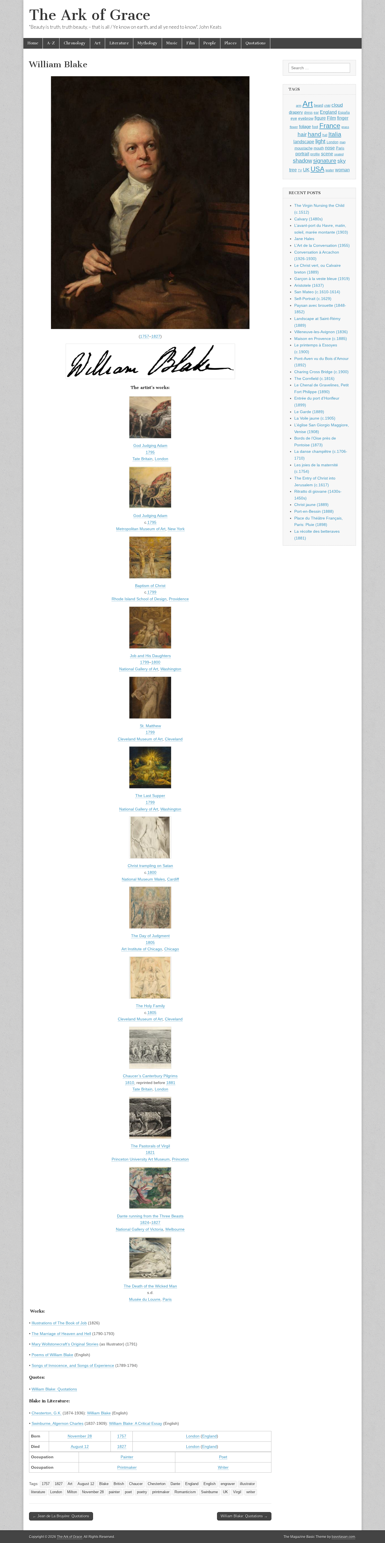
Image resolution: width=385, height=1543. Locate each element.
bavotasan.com (343, 1537)
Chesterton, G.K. (46, 1413)
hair (302, 134)
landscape (303, 141)
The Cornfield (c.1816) (314, 378)
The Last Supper (150, 795)
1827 (155, 336)
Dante (175, 1484)
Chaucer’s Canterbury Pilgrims (150, 1076)
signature (324, 161)
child (327, 105)
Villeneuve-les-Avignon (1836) (321, 332)
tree (293, 169)
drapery (296, 112)
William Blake (99, 1413)
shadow (302, 161)
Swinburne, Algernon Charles (57, 1423)
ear (316, 113)
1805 (150, 942)
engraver (228, 1484)
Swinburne (209, 1492)
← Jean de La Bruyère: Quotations (61, 1516)
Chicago (171, 949)
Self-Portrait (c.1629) (312, 298)
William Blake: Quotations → (244, 1516)
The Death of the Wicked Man (150, 1286)
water (330, 170)
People (209, 43)
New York (176, 529)
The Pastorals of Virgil (150, 1146)
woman (342, 169)
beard (318, 105)
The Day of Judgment (150, 935)
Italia (334, 134)
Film (190, 43)
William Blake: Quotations (54, 1389)
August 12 (80, 1446)
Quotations (255, 43)
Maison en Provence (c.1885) (320, 338)
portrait (302, 153)
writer (250, 1492)
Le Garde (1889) (309, 411)
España (344, 113)
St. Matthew (150, 726)
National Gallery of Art (138, 669)
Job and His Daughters (150, 655)
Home (33, 43)
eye (294, 118)
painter (114, 1492)
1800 (155, 662)
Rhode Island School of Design (139, 599)
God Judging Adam (150, 445)
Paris (167, 1299)
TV (300, 170)
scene (327, 153)
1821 (150, 1152)
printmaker (160, 1492)
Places (231, 43)
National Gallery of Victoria (139, 1229)
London (161, 458)
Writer (223, 1467)
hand (314, 134)
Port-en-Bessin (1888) (314, 511)
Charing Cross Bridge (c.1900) (321, 371)
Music (172, 43)
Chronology (75, 43)
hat (324, 135)
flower (294, 127)
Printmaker (127, 1467)
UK (225, 1492)
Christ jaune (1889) (311, 504)
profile (315, 154)
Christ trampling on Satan (150, 865)
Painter (127, 1457)
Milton (72, 1492)
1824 (144, 1222)
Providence (179, 599)
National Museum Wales (143, 879)
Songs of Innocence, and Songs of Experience (73, 1365)
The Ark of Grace (90, 15)
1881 (170, 1082)
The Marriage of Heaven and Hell (61, 1333)
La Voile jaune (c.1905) (314, 418)
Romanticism (185, 1492)
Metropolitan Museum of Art (140, 529)
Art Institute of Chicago (141, 949)
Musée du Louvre (144, 1299)
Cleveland (174, 739)
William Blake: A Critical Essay (135, 1423)
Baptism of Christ (150, 585)
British (119, 1484)
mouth (319, 148)
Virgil (237, 1492)
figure (320, 118)
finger (342, 117)
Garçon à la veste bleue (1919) (322, 278)
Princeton (180, 1159)
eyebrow (305, 118)
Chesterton (156, 1484)
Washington (170, 669)
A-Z (51, 43)
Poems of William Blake (52, 1354)
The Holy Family (150, 1006)
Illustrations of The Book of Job (59, 1323)
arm (298, 105)
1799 (151, 592)
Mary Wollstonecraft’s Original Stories (65, 1344)
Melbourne (175, 1229)
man (343, 142)
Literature (119, 43)
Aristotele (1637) (309, 285)
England (209, 1436)
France (329, 125)
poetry (142, 1492)
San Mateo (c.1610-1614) (317, 292)
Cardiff (173, 879)
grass (345, 127)
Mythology (148, 43)
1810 (129, 1082)
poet (128, 1492)
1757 (144, 336)
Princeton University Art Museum (141, 1159)
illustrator (247, 1484)
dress (308, 113)
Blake (104, 1484)
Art (97, 43)
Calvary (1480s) (308, 219)
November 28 (80, 1436)
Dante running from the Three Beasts (150, 1216)
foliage (305, 126)
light (320, 141)
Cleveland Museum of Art (140, 739)
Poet (223, 1457)
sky (341, 161)
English (209, 1484)
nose (330, 147)
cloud (337, 105)
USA (317, 169)
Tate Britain (142, 458)
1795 (150, 452)
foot (315, 127)
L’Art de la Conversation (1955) (322, 245)
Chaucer (136, 1484)
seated (339, 154)
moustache (304, 148)
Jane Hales (304, 238)
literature (38, 1492)
